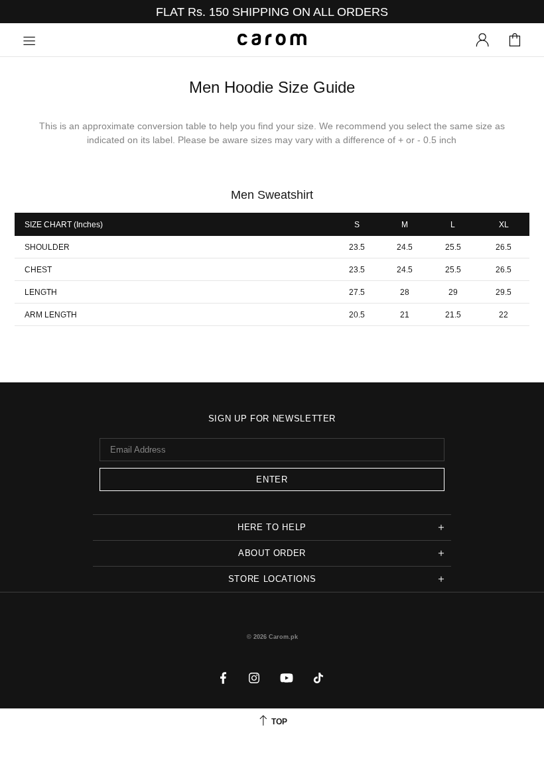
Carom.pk (272, 39)
